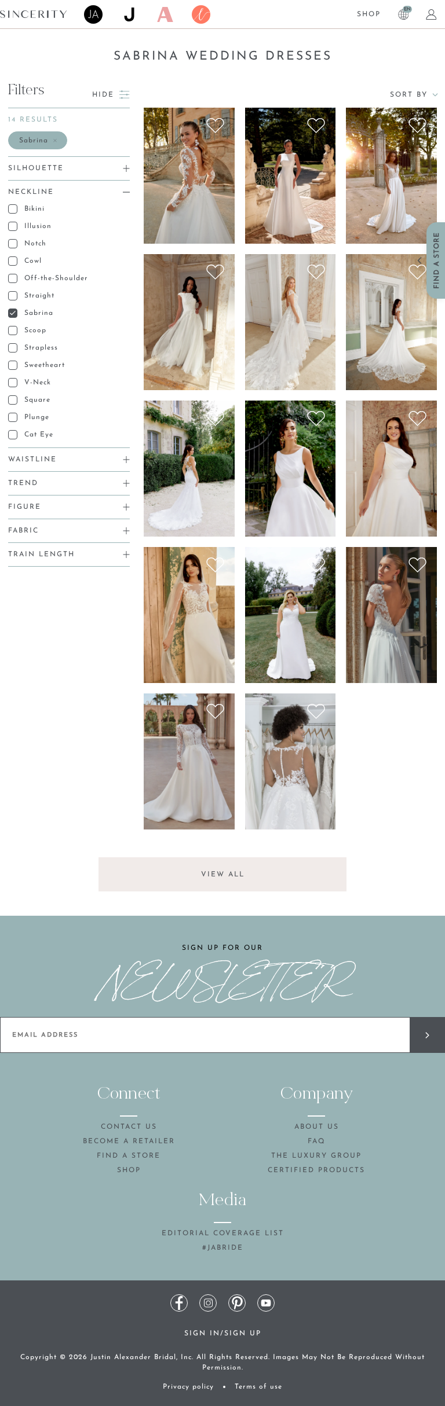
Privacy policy (188, 1386)
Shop (369, 14)
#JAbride (222, 1248)
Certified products (316, 1170)
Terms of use (258, 1386)
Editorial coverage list (223, 1233)
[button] (37, 140)
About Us (316, 1127)
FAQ (317, 1141)
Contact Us (129, 1127)
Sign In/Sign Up (222, 1333)
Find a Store (129, 1155)
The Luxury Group (316, 1155)
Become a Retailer (129, 1141)
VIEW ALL (223, 874)
